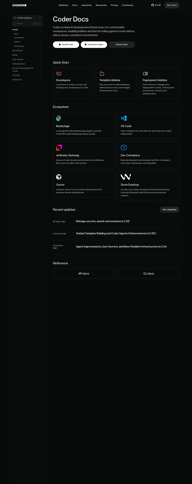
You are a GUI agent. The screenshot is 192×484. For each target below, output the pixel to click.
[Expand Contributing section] (40, 46)
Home (15, 30)
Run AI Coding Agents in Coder (22, 69)
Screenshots (19, 38)
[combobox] (27, 18)
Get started (17, 51)
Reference (17, 80)
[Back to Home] (19, 5)
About (16, 34)
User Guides (17, 60)
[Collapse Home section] (40, 30)
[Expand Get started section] (40, 50)
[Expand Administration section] (40, 64)
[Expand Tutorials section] (40, 75)
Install (14, 55)
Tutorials (16, 75)
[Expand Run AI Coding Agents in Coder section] (40, 70)
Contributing (19, 46)
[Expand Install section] (40, 55)
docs (83, 273)
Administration (18, 64)
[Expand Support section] (40, 42)
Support (17, 42)
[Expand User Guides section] (40, 59)
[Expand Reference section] (40, 80)
